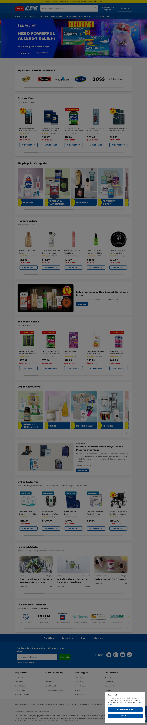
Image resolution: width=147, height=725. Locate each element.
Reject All (125, 716)
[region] (125, 707)
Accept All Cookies (125, 709)
